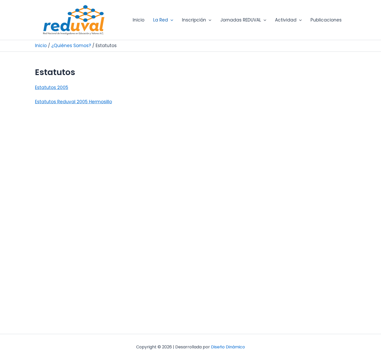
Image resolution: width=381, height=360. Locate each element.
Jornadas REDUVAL (240, 20)
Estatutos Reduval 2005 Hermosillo (73, 102)
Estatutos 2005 (51, 87)
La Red (160, 20)
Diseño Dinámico (228, 347)
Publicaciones (326, 20)
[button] (170, 20)
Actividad (286, 20)
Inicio (138, 20)
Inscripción (194, 20)
